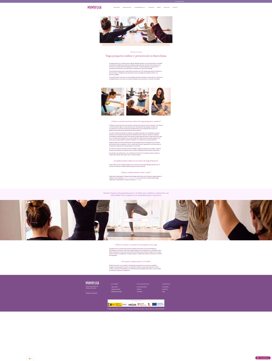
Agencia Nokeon (160, 309)
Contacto (175, 7)
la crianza (139, 180)
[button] (263, 357)
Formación (151, 7)
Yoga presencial (127, 7)
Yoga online (116, 7)
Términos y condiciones (126, 309)
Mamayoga (111, 309)
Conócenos (167, 7)
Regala (159, 7)
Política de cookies (139, 309)
